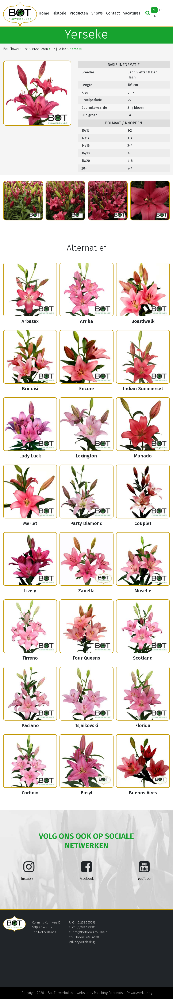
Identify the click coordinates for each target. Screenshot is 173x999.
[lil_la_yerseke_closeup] (150, 200)
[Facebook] (86, 870)
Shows (97, 13)
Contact (113, 13)
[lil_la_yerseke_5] (107, 200)
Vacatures (131, 13)
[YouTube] (144, 870)
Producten (79, 13)
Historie (59, 13)
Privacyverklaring (82, 942)
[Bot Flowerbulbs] (20, 14)
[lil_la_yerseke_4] (65, 200)
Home (44, 13)
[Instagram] (28, 870)
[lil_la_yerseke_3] (23, 200)
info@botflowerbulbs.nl (90, 932)
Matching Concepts (108, 993)
